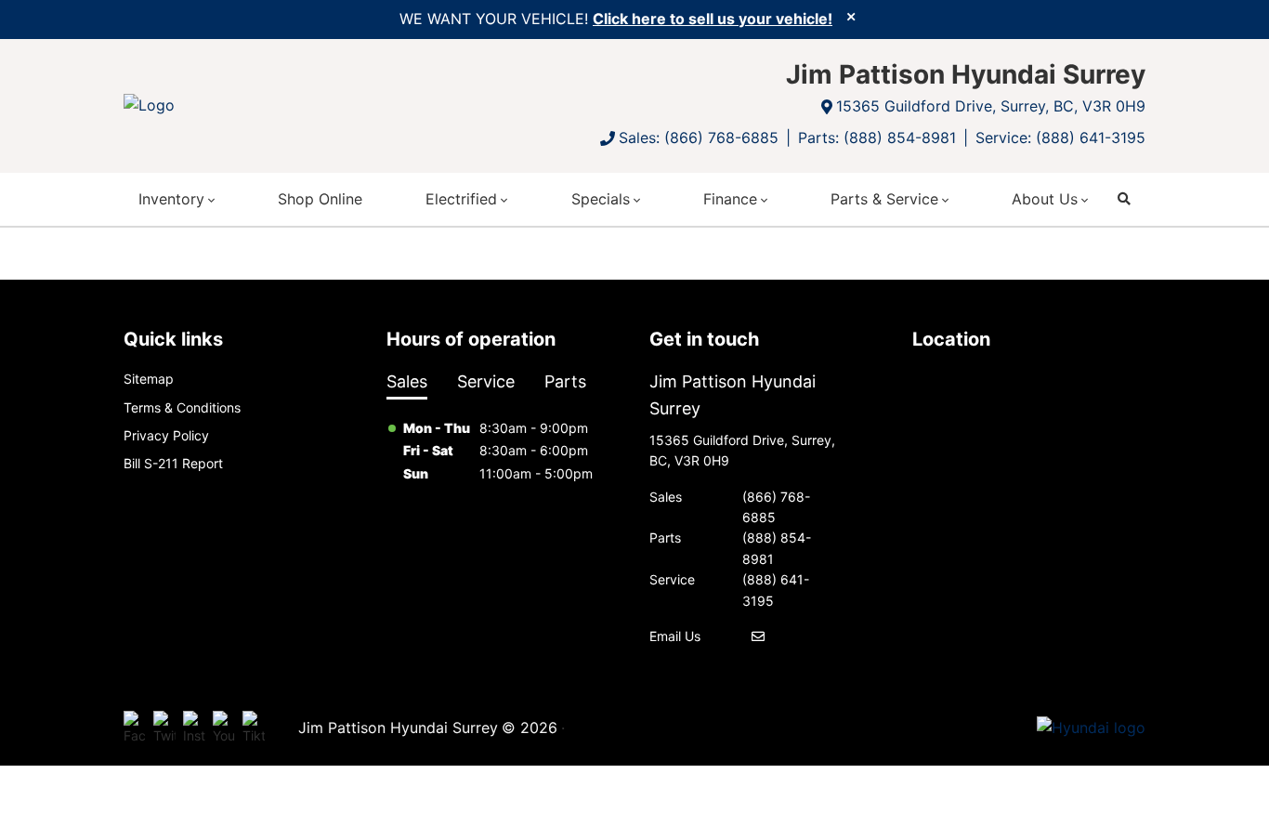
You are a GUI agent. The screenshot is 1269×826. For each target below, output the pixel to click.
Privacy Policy (166, 435)
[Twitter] (164, 728)
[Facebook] (135, 728)
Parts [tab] (565, 381)
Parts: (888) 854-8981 (877, 137)
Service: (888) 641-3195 (1060, 137)
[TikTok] (253, 728)
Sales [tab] (406, 381)
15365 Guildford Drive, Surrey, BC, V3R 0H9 (990, 106)
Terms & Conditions (182, 407)
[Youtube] (224, 728)
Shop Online (320, 199)
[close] (851, 15)
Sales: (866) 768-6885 (698, 137)
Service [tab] (486, 381)
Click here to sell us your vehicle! (712, 18)
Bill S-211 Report (173, 463)
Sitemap (149, 379)
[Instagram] (194, 728)
